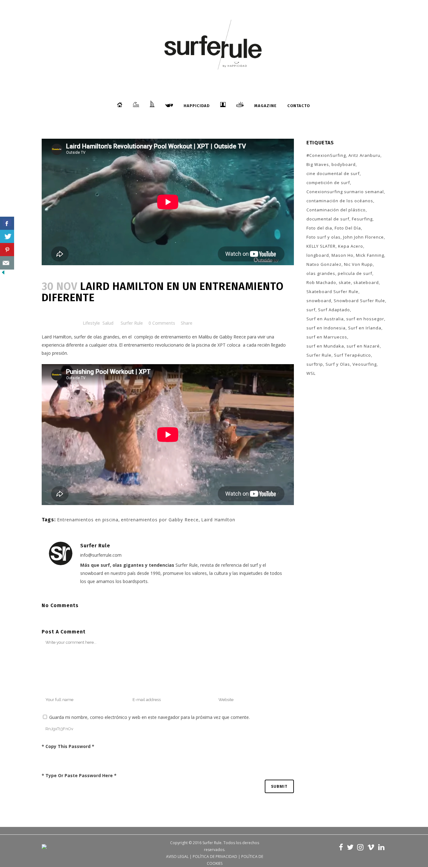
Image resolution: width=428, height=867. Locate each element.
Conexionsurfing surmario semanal (345, 191)
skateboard (366, 282)
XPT (221, 345)
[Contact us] (7, 263)
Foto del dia (319, 228)
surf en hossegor (365, 319)
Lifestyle (91, 323)
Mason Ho (342, 255)
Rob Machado (321, 282)
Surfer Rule (132, 323)
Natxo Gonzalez (324, 264)
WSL (311, 373)
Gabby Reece (232, 337)
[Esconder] (3, 274)
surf (311, 309)
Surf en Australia (325, 319)
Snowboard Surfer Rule (359, 300)
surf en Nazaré (363, 346)
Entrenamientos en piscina (87, 520)
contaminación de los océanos (339, 201)
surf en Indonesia (326, 328)
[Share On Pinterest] (7, 249)
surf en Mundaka (325, 346)
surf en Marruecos (326, 337)
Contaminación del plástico (336, 210)
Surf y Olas (338, 364)
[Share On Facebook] (7, 223)
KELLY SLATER (321, 246)
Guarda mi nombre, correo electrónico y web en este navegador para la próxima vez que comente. (149, 717)
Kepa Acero (350, 246)
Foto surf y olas (323, 237)
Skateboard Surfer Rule (332, 291)
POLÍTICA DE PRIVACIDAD (215, 856)
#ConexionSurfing (326, 155)
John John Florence (363, 237)
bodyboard (343, 164)
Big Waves (317, 164)
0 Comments (162, 323)
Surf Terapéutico (352, 355)
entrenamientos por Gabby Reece (160, 520)
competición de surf (328, 182)
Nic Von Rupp (358, 264)
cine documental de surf (333, 173)
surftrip (314, 364)
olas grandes (320, 273)
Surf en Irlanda (364, 328)
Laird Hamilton (56, 337)
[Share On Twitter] (7, 236)
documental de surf (327, 219)
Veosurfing (364, 364)
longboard (317, 255)
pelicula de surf (355, 273)
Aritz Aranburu (364, 155)
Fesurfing (362, 219)
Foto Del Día (348, 228)
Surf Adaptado (334, 309)
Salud (107, 323)
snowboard (318, 300)
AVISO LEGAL (177, 856)
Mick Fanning (370, 255)
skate (345, 282)
